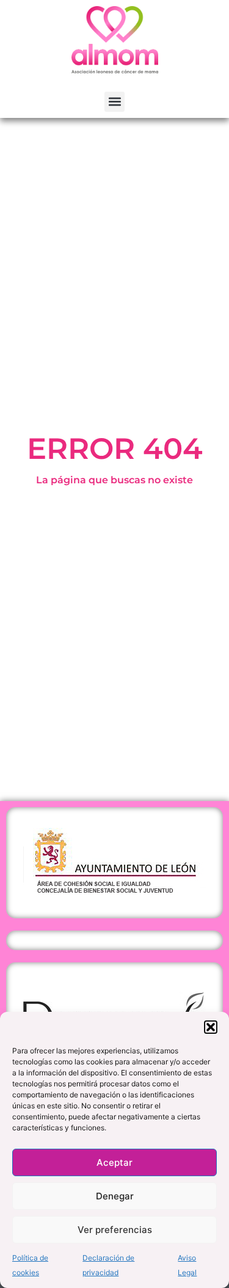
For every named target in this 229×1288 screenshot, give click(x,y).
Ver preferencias (115, 1229)
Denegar (115, 1196)
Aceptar (114, 1162)
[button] (211, 1027)
